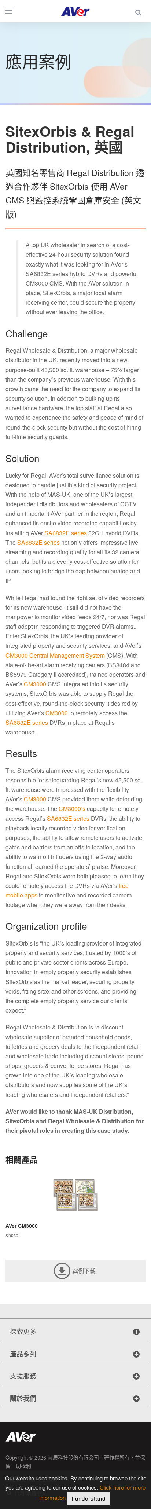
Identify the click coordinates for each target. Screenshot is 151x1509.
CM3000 (35, 684)
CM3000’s (72, 808)
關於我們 (23, 1398)
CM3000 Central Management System (55, 655)
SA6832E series (65, 533)
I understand (88, 1498)
